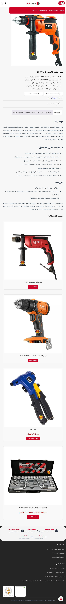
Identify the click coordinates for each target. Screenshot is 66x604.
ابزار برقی (55, 10)
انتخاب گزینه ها (33, 517)
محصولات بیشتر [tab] (18, 112)
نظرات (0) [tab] (40, 112)
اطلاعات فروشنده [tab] (30, 112)
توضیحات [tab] (57, 112)
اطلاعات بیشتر (33, 287)
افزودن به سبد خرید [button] (33, 438)
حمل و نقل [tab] (49, 112)
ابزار (60, 10)
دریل (51, 10)
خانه (62, 10)
